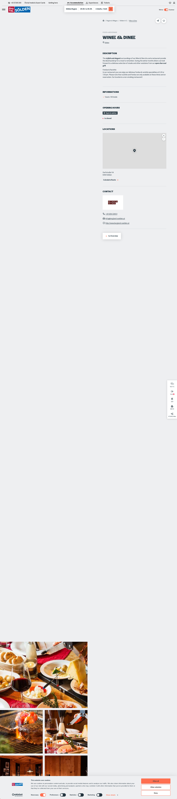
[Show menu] (3, 9)
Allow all (156, 781)
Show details (110, 795)
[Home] (103, 21)
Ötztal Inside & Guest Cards (34, 3)
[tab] (75, 3)
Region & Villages (112, 21)
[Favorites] (170, 2)
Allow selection (155, 787)
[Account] (174, 2)
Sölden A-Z (123, 21)
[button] (134, 151)
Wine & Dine (133, 21)
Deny (156, 793)
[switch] (63, 795)
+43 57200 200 (16, 3)
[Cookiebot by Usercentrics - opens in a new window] (17, 795)
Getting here (53, 3)
